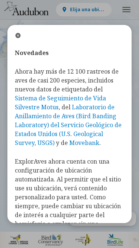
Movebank (84, 143)
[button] (126, 10)
